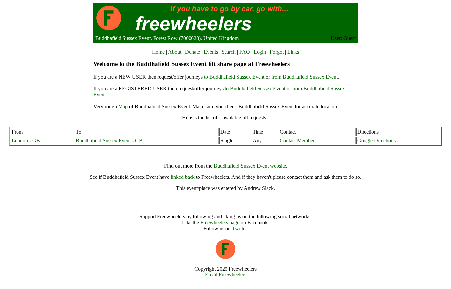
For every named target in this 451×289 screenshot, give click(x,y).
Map (123, 106)
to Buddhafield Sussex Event (234, 77)
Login (260, 52)
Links (293, 52)
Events (211, 52)
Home (158, 52)
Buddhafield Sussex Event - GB (109, 140)
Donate (192, 52)
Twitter (239, 228)
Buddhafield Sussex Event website (250, 166)
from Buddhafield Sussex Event (304, 77)
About (174, 52)
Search (229, 52)
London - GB (26, 140)
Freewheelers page (219, 222)
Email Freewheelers (225, 274)
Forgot (277, 52)
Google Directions (376, 140)
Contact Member (297, 140)
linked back (183, 177)
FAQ (244, 52)
